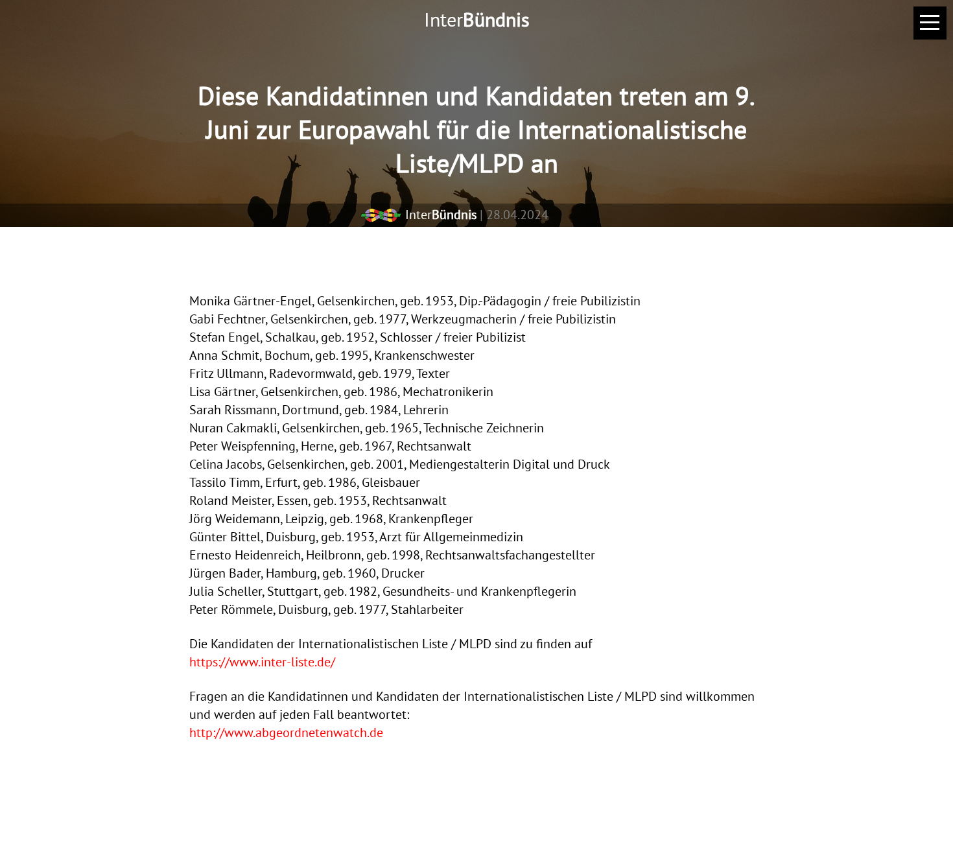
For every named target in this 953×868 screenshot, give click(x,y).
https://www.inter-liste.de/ (262, 661)
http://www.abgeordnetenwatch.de (286, 732)
